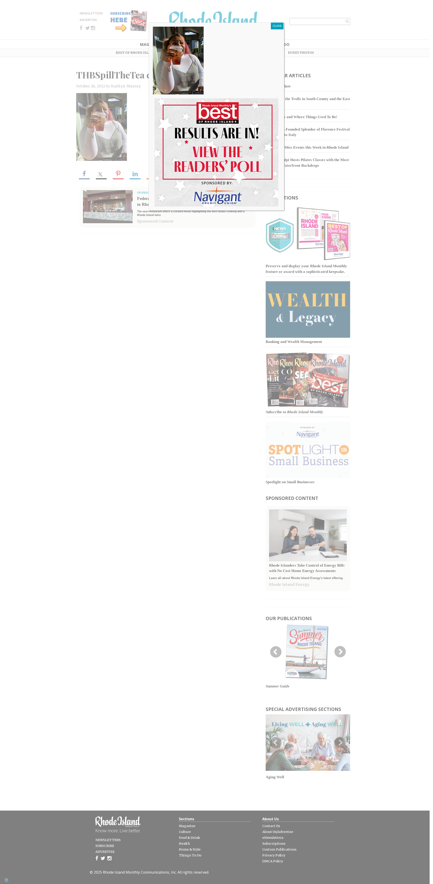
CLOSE (277, 26)
